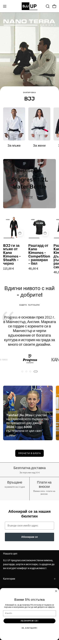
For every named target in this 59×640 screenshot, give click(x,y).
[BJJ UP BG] (29, 6)
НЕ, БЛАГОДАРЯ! (29, 628)
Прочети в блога (29, 453)
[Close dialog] (56, 591)
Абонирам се (29, 537)
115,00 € (8, 268)
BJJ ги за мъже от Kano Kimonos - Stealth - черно (12, 255)
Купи (29, 197)
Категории (9, 578)
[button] (47, 6)
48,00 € (33, 268)
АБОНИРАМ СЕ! (29, 621)
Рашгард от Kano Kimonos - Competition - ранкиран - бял (39, 255)
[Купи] (20, 233)
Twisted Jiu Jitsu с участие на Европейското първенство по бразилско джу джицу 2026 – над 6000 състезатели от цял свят (27, 423)
